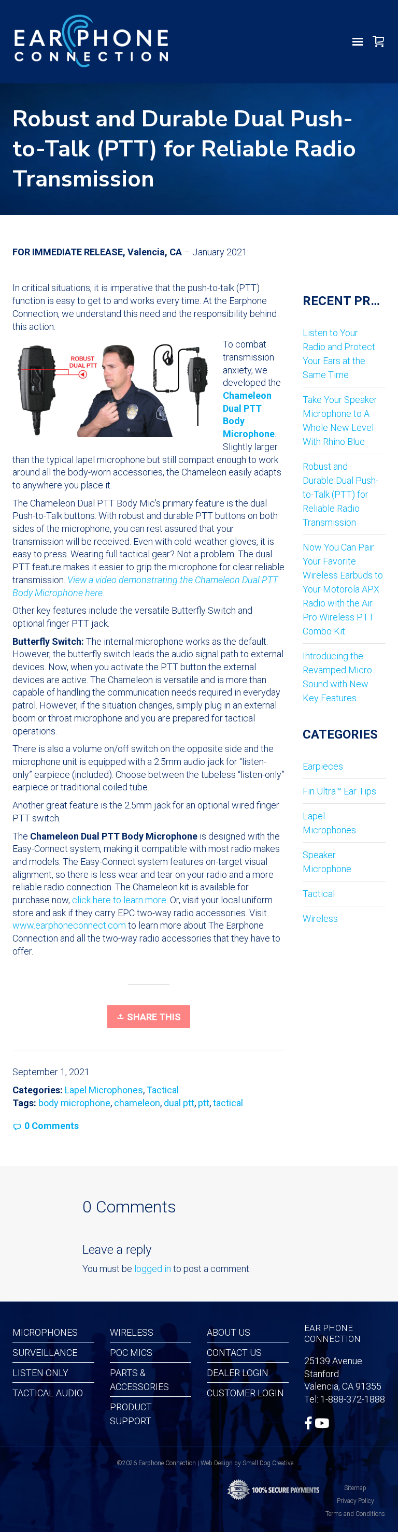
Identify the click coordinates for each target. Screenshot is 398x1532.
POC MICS (131, 1352)
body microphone (74, 1102)
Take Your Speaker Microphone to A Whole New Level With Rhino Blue (340, 420)
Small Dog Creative (268, 1463)
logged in (152, 1268)
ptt (203, 1102)
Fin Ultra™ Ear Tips (339, 791)
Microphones (45, 1332)
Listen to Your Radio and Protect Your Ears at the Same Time (339, 353)
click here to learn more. (120, 899)
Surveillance (44, 1352)
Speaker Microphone (327, 861)
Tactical (163, 1090)
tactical (228, 1102)
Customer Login (245, 1393)
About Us (228, 1332)
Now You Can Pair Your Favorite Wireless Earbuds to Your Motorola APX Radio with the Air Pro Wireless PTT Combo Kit (343, 589)
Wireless (320, 918)
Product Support (131, 1413)
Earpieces (323, 766)
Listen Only (40, 1372)
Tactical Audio (47, 1393)
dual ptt (179, 1102)
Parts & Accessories (139, 1379)
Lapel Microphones (104, 1090)
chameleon (137, 1102)
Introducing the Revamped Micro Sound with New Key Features (337, 677)
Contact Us (234, 1352)
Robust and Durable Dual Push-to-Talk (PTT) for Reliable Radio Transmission (340, 494)
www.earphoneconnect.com (69, 925)
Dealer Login (237, 1372)
